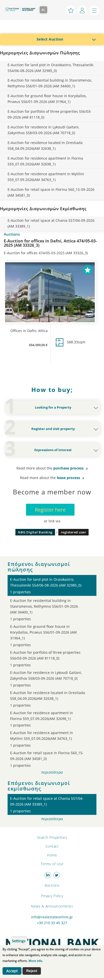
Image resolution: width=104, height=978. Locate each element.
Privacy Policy (52, 895)
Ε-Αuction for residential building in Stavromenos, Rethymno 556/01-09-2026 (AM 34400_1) (50, 83)
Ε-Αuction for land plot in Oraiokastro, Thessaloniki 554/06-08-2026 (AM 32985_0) (50, 67)
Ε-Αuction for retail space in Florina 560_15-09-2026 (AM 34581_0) (51, 192)
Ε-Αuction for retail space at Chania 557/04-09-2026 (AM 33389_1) (51, 223)
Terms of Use (52, 863)
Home (52, 855)
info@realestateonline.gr (52, 917)
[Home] (20, 9)
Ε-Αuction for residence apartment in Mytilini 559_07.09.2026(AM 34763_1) (46, 176)
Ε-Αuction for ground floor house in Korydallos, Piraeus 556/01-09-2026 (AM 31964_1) (47, 98)
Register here (50, 509)
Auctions (52, 885)
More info (35, 961)
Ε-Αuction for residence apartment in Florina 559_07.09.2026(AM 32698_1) (45, 161)
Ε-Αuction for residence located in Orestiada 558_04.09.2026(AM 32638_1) (45, 145)
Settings (18, 941)
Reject (31, 971)
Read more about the (50, 468)
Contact (52, 846)
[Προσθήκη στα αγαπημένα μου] (87, 269)
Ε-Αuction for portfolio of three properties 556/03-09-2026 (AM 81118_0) (50, 114)
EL (43, 10)
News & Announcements (52, 906)
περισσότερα (52, 772)
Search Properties (52, 837)
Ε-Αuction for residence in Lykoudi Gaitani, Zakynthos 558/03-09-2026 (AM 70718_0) (43, 130)
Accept (12, 971)
